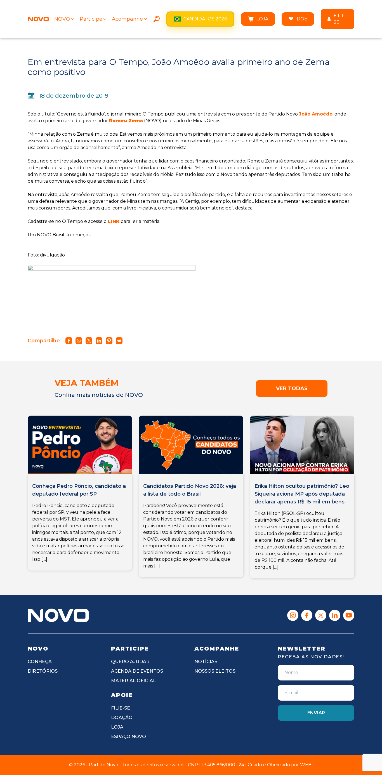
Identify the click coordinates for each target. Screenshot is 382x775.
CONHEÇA (40, 661)
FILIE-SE (340, 19)
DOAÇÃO (122, 717)
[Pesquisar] (157, 19)
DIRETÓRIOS (43, 671)
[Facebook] (306, 615)
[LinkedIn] (334, 615)
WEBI (306, 764)
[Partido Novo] (58, 615)
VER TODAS (292, 388)
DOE (302, 19)
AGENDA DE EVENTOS (137, 671)
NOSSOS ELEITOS (214, 671)
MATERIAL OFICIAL (133, 680)
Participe (91, 19)
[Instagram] (292, 615)
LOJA (262, 19)
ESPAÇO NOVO (128, 736)
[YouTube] (348, 615)
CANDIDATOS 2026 (205, 19)
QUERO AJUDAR (130, 661)
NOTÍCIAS (205, 661)
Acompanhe (127, 19)
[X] (320, 615)
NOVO (62, 19)
